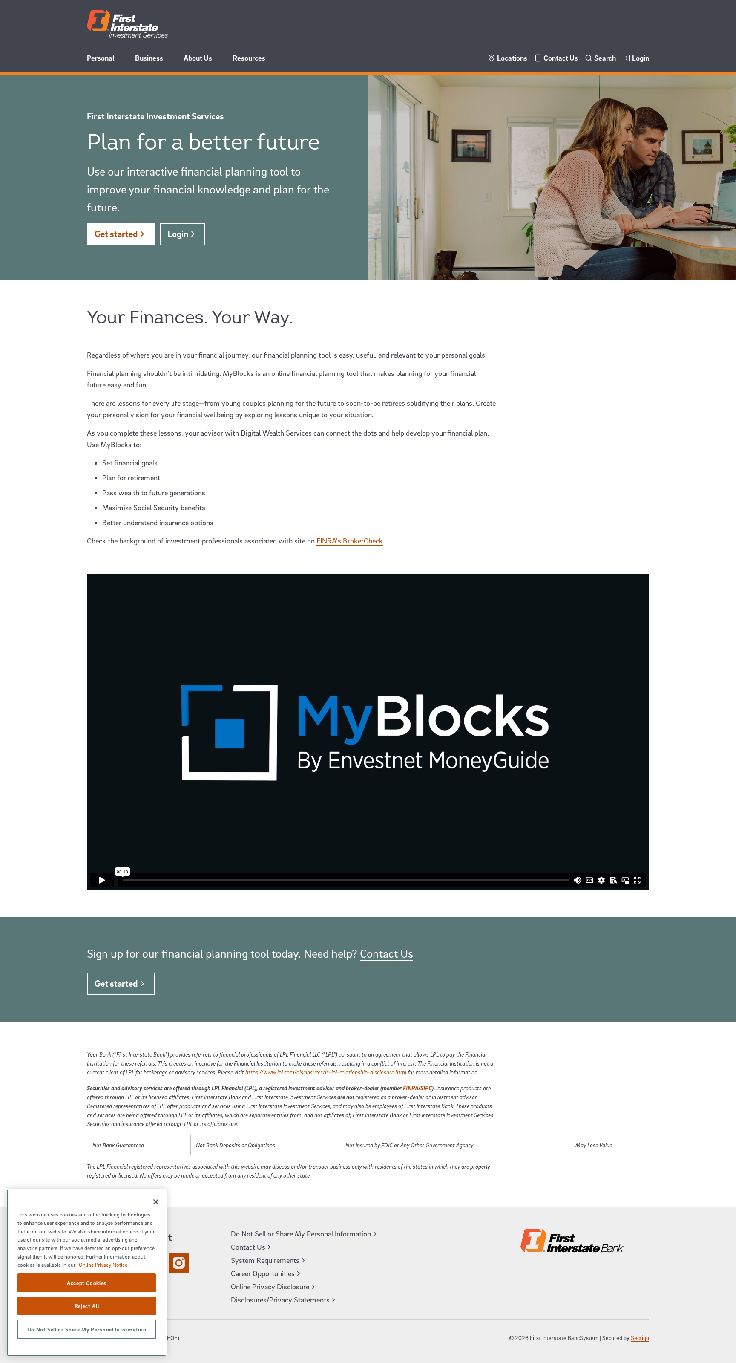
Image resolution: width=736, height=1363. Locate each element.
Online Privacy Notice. (104, 1264)
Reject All (87, 1305)
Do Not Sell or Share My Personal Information (87, 1329)
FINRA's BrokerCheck (349, 540)
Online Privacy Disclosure (270, 1286)
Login (640, 57)
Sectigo (640, 1337)
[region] (87, 1272)
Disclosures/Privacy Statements (280, 1299)
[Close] (156, 1202)
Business (149, 57)
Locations (512, 57)
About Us (198, 57)
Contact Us (560, 57)
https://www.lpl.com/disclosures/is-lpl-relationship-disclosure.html (325, 1072)
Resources (249, 57)
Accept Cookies (86, 1282)
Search (605, 57)
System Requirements (265, 1260)
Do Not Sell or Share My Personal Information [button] (301, 1233)
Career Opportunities (263, 1273)
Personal (101, 57)
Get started (116, 233)
